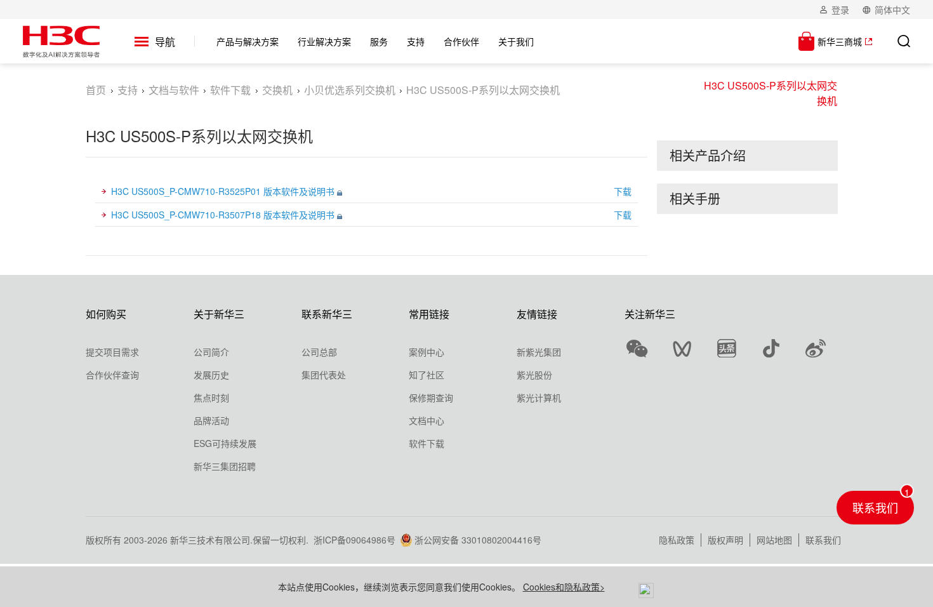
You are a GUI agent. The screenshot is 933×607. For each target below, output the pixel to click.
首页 (96, 90)
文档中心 (426, 420)
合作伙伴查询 (112, 374)
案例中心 (426, 351)
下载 (623, 191)
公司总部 (319, 351)
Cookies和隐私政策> (564, 586)
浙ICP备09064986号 (354, 539)
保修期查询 (431, 397)
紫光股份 (534, 374)
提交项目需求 (112, 351)
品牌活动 (211, 420)
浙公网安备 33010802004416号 (477, 539)
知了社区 (426, 374)
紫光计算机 (539, 397)
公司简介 (211, 351)
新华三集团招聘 (225, 466)
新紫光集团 (539, 351)
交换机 (277, 90)
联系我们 (823, 539)
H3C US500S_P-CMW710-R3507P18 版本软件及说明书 (224, 214)
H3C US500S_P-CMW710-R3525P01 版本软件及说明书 (224, 191)
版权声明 (725, 539)
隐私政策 (676, 539)
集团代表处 (323, 374)
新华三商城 (839, 41)
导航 (165, 41)
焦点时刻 (211, 397)
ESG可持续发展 (225, 443)
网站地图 (774, 539)
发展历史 (211, 374)
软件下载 (230, 90)
